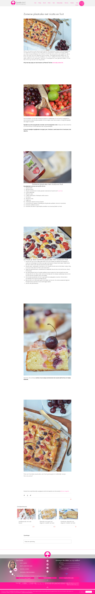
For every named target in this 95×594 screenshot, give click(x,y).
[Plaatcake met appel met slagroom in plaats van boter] (47, 514)
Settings (82, 591)
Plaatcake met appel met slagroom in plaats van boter (47, 522)
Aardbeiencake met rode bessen (25, 522)
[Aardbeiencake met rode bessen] (26, 514)
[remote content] (47, 74)
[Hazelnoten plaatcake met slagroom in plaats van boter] (68, 514)
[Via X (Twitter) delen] (27, 495)
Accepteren (89, 591)
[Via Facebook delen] (24, 495)
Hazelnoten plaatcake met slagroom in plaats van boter (68, 522)
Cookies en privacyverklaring (27, 592)
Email (60, 566)
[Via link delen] (30, 495)
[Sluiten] (93, 592)
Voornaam (61, 562)
